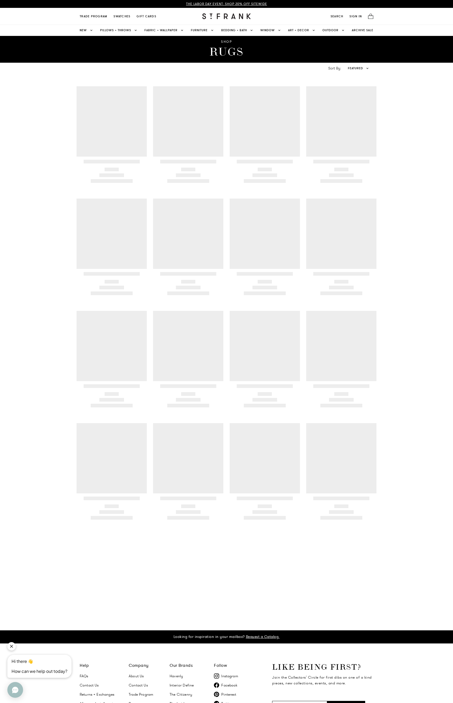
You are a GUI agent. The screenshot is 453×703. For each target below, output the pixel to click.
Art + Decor (298, 30)
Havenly (176, 676)
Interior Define (182, 685)
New (83, 30)
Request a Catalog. (263, 636)
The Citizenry (181, 694)
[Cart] (369, 16)
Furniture (199, 30)
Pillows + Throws (115, 30)
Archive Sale (362, 30)
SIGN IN (355, 16)
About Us (136, 676)
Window (267, 30)
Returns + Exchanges (97, 694)
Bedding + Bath (234, 30)
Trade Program (93, 16)
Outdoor (330, 30)
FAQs (84, 676)
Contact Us (89, 685)
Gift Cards (146, 16)
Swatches (122, 16)
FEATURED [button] (355, 68)
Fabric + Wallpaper (160, 30)
